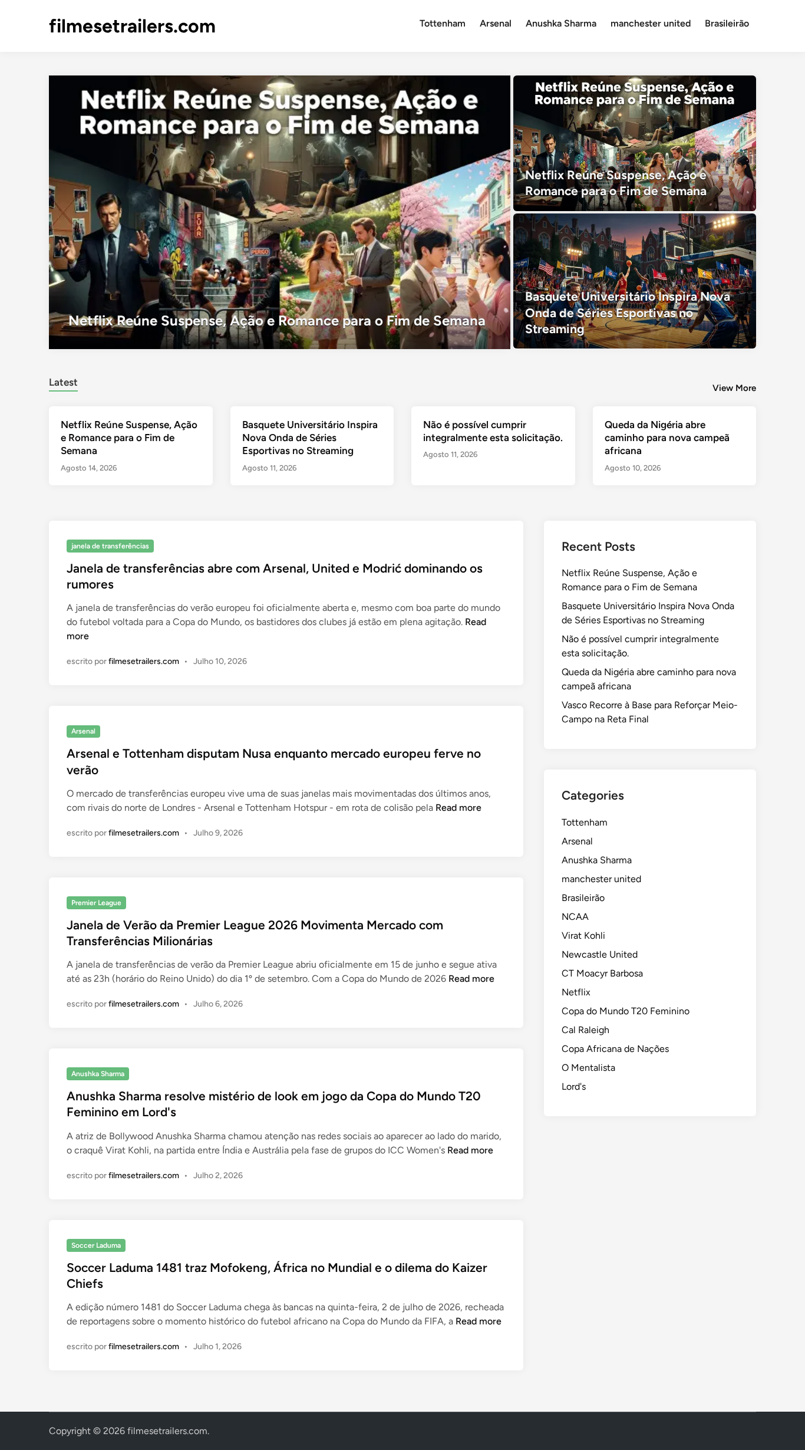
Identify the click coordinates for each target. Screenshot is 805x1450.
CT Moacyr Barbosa (602, 973)
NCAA (575, 916)
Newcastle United (600, 954)
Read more (458, 807)
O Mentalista (588, 1067)
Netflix (576, 992)
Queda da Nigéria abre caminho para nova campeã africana (667, 437)
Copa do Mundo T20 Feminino (625, 1011)
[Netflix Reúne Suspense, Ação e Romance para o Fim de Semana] (279, 212)
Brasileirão (727, 23)
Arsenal (496, 23)
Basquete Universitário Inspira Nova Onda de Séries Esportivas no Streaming (310, 437)
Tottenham (443, 23)
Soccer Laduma (96, 1245)
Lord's (574, 1086)
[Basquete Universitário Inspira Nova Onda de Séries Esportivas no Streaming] (635, 281)
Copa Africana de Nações (615, 1048)
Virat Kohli (583, 935)
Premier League (96, 903)
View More (734, 388)
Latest (63, 382)
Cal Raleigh (585, 1029)
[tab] (63, 381)
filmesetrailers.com (132, 26)
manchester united (651, 23)
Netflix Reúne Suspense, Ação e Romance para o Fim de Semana (129, 437)
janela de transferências (110, 546)
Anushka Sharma (561, 23)
